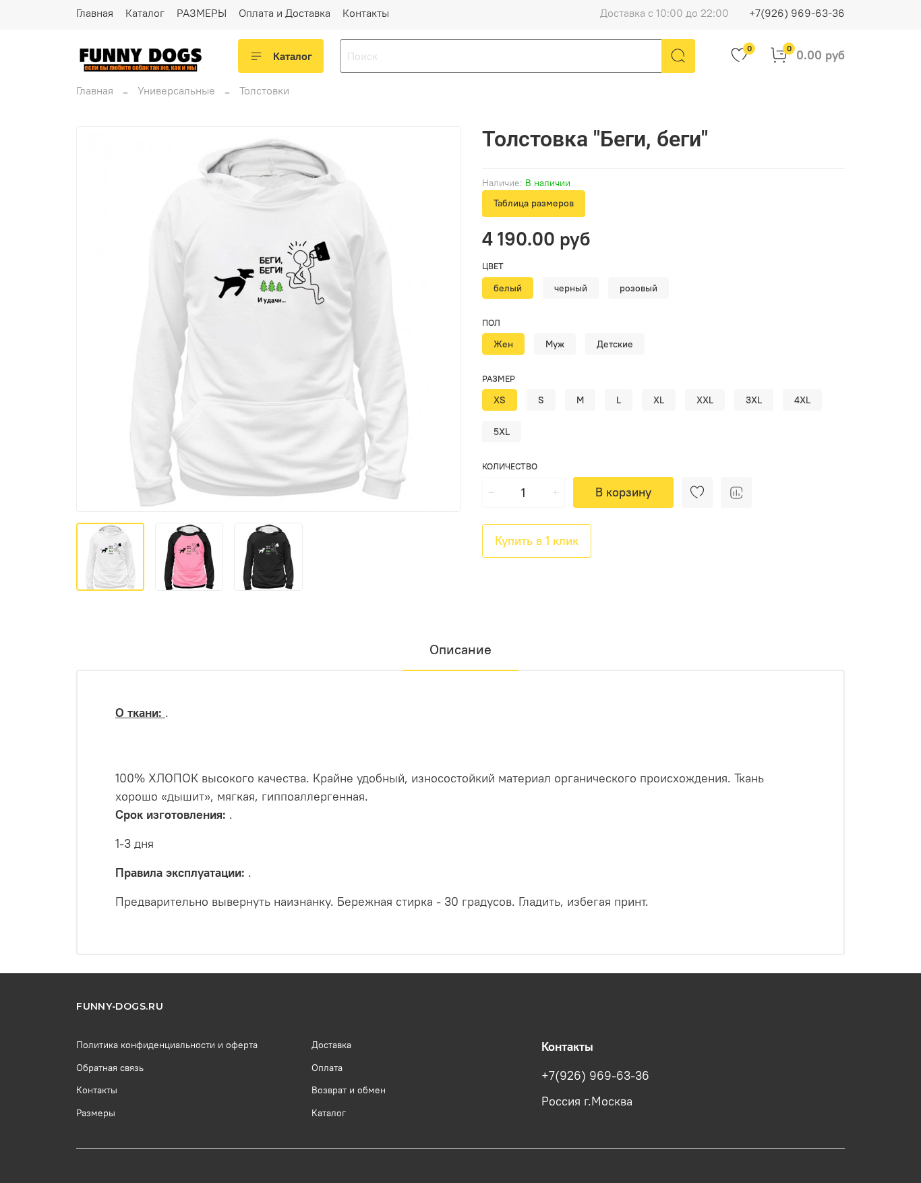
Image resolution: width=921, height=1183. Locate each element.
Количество (509, 466)
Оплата (327, 1068)
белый (508, 288)
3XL (754, 400)
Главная (94, 13)
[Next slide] (439, 319)
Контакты (366, 13)
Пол (491, 323)
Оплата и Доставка (284, 13)
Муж (554, 344)
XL (658, 400)
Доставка (331, 1045)
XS (500, 400)
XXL (704, 400)
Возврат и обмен (348, 1090)
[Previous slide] (98, 319)
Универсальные (176, 90)
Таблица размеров (534, 203)
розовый (638, 288)
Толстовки (264, 90)
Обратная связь (110, 1068)
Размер (498, 379)
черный (570, 288)
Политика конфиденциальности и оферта (167, 1045)
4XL (802, 400)
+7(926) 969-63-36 (797, 13)
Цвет (493, 266)
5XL (502, 432)
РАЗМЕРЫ (202, 13)
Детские (615, 344)
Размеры (95, 1113)
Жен (503, 344)
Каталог (145, 13)
